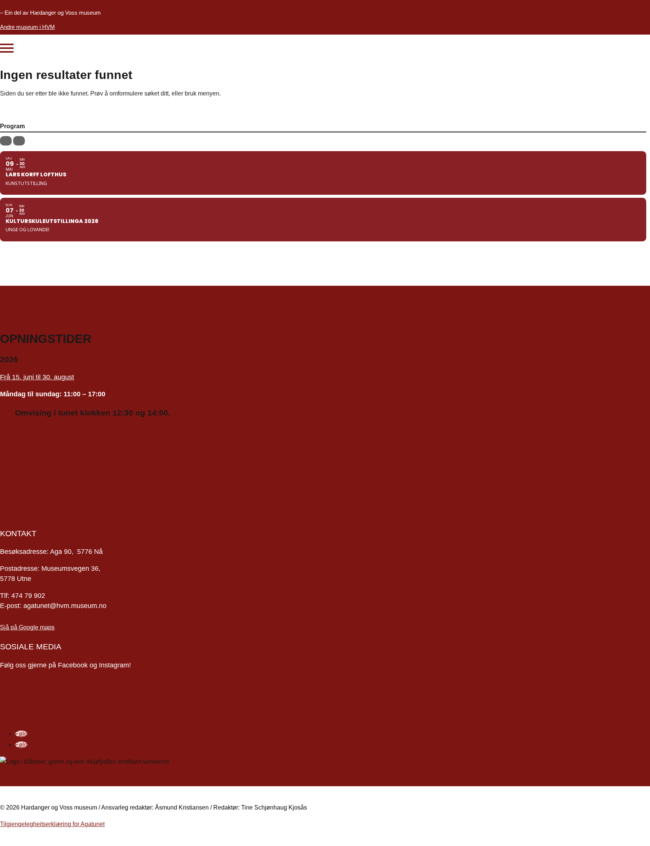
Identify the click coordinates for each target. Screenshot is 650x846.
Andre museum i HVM (27, 27)
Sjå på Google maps (27, 627)
